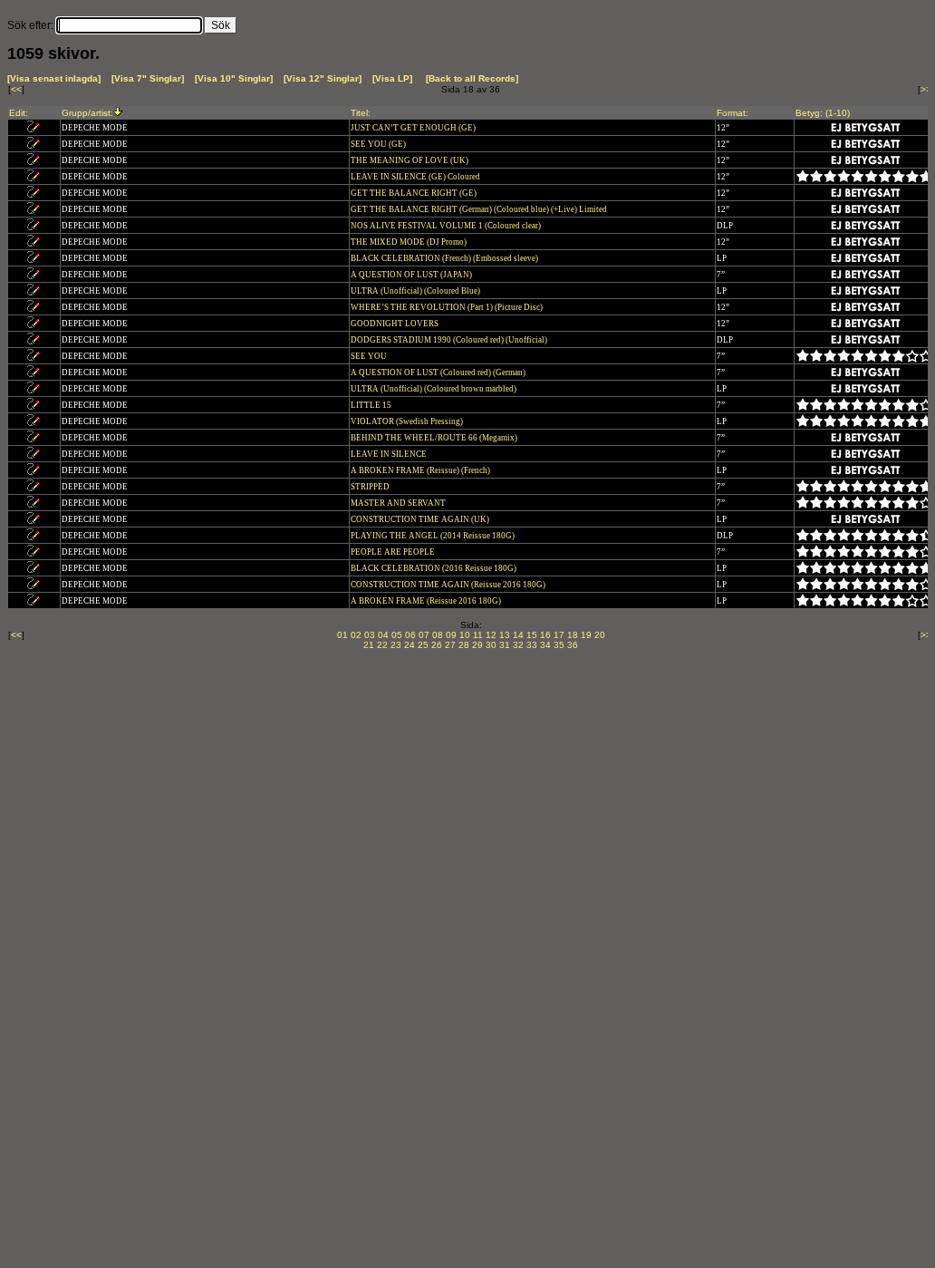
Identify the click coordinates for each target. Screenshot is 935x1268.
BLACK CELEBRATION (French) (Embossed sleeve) (445, 258)
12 (491, 635)
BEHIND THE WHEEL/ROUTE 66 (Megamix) (435, 437)
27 (450, 645)
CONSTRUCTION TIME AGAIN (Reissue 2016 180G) (449, 584)
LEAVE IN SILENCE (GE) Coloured (416, 176)
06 (410, 635)
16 (545, 635)
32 (518, 645)
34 (545, 645)
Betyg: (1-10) (822, 113)
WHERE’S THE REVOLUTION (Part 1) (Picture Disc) (448, 307)
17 (559, 635)
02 (356, 635)
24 (409, 645)
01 (342, 635)
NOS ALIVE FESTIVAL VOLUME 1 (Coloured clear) (447, 225)
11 (478, 635)
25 (423, 645)
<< (16, 89)
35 (559, 645)
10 (464, 635)
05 (396, 635)
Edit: (18, 113)
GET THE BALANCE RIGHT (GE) (414, 193)
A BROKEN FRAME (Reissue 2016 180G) (427, 600)
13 (504, 635)
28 (463, 645)
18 (572, 635)
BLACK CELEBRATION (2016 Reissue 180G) (434, 568)
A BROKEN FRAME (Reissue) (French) (421, 470)
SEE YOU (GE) (379, 144)
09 (451, 635)
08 (437, 635)
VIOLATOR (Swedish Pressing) (408, 421)
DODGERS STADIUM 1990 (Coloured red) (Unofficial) (450, 339)
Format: (732, 113)
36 (572, 645)
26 (436, 645)
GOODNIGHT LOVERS (395, 323)
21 (368, 645)
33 (531, 645)
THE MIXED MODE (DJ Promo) (409, 242)
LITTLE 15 (372, 405)
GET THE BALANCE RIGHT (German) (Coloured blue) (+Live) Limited (480, 209)
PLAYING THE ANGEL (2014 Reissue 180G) (433, 535)
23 (395, 645)
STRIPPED (371, 486)
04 (383, 635)
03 (369, 635)
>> (926, 89)
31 (504, 645)
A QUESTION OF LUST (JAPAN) (412, 274)
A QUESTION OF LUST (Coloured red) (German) (439, 372)
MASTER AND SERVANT (399, 503)
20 (599, 635)
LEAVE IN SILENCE (390, 454)
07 (424, 635)
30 (491, 645)
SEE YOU (370, 356)
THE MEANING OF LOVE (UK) (410, 160)
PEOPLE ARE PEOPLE (394, 552)
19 (586, 635)
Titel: (361, 113)
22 (382, 645)
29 (477, 645)
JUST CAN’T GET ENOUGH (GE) (414, 127)
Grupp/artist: (87, 113)
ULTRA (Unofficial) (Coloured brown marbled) (434, 388)
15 (531, 635)
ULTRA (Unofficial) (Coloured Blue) (416, 290)
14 (518, 635)
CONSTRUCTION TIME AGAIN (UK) (421, 519)
